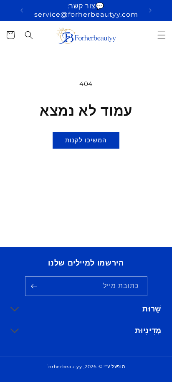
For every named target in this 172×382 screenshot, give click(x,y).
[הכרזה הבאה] (22, 10)
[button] (161, 35)
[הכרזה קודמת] (150, 10)
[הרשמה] (34, 286)
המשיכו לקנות (86, 140)
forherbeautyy (64, 366)
